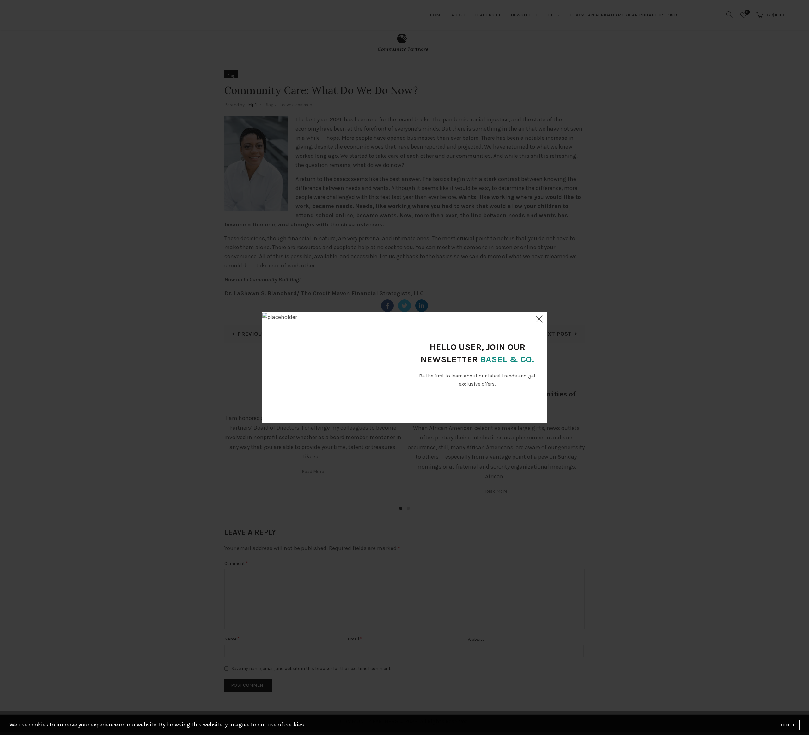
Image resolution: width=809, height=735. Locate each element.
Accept (787, 725)
